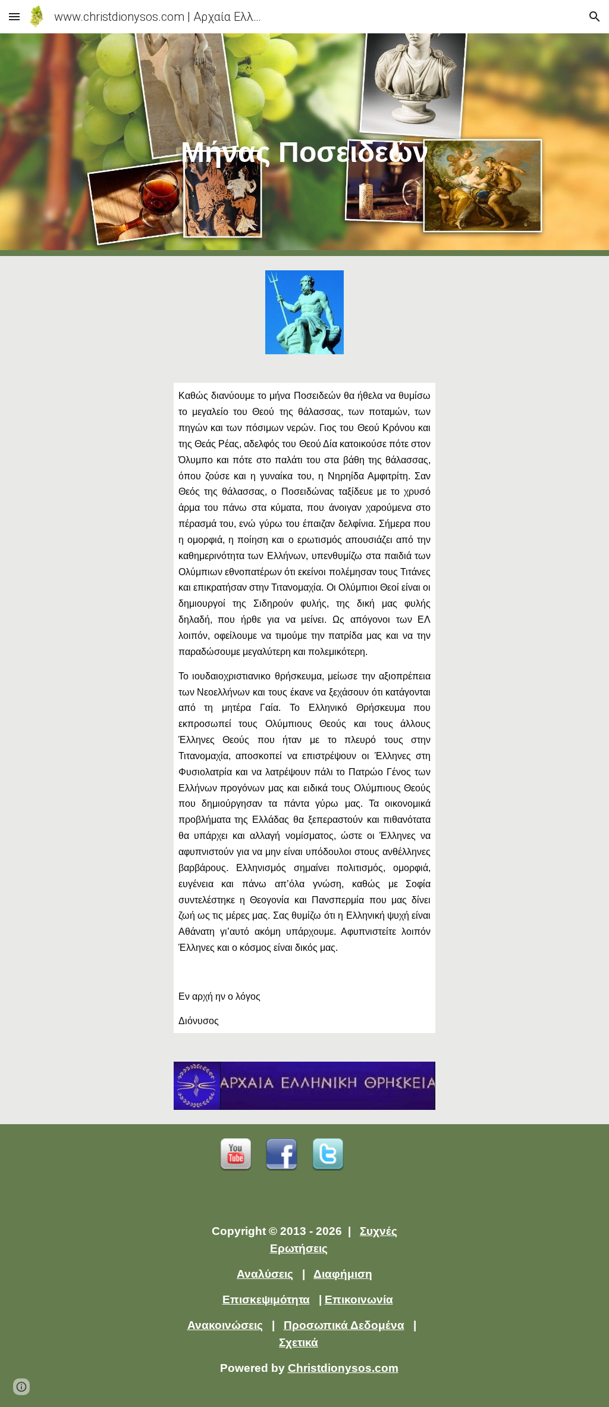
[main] (305, 145)
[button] (14, 16)
